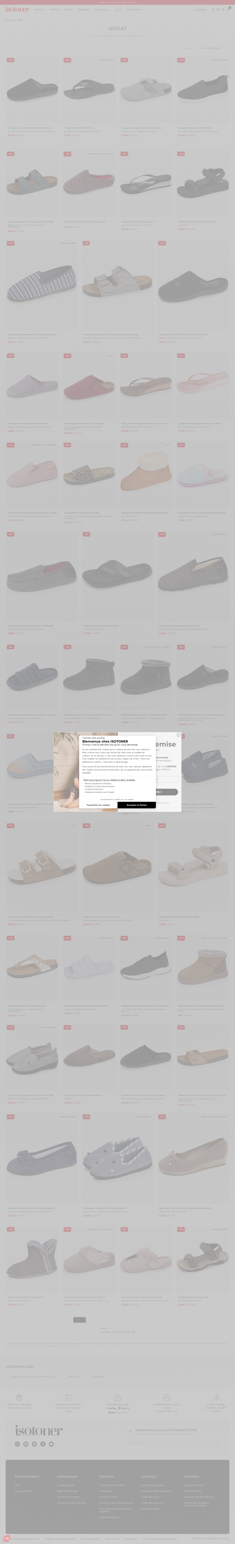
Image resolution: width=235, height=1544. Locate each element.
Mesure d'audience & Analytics (98, 783)
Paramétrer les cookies (98, 805)
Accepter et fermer (137, 805)
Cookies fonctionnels (94, 789)
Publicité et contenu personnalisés (100, 786)
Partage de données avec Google (99, 792)
